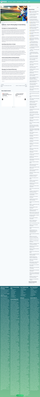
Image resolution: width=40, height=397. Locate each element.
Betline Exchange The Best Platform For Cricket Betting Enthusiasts (5, 325)
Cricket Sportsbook (33, 294)
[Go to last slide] (2, 99)
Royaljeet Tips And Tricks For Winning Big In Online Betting (14, 311)
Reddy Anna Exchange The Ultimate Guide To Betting (24, 358)
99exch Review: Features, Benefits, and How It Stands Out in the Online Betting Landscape (34, 126)
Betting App (12, 294)
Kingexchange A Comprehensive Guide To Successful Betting (5, 389)
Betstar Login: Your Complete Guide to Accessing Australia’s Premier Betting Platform (34, 273)
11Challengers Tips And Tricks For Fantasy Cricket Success (5, 349)
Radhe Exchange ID (13, 289)
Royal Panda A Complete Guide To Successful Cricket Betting (14, 310)
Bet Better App (32, 293)
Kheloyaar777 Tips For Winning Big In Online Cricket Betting (34, 301)
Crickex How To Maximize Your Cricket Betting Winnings (4, 316)
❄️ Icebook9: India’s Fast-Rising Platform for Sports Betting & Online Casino (34, 53)
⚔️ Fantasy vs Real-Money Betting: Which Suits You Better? (19, 94)
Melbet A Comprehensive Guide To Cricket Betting (14, 343)
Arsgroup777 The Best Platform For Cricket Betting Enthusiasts (34, 342)
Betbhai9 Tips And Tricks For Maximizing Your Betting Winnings (14, 335)
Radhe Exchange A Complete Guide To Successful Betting (34, 364)
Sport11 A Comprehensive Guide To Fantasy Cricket (14, 302)
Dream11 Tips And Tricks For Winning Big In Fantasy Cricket (25, 331)
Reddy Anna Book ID (13, 291)
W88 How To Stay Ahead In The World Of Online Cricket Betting (14, 338)
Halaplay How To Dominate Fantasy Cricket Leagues (5, 363)
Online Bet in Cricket (33, 291)
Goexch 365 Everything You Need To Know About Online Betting (14, 341)
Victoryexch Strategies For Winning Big (24, 308)
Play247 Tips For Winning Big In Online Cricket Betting (14, 328)
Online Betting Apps (13, 295)
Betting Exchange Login (34, 288)
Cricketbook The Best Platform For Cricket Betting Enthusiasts (34, 332)
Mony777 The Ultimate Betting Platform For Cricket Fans (14, 373)
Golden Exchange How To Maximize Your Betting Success (34, 310)
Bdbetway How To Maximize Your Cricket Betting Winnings (5, 336)
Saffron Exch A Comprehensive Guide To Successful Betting (14, 321)
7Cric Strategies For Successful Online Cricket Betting (14, 316)
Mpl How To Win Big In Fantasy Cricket (15, 385)
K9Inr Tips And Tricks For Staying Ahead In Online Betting (34, 378)
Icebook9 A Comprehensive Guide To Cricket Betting (14, 382)
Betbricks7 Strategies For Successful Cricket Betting (5, 330)
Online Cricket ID (25, 1)
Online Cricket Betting (23, 289)
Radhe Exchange (10, 1)
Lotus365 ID (14, 1)
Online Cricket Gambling (34, 292)
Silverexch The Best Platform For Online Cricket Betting (25, 374)
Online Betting (13, 296)
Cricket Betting (23, 288)
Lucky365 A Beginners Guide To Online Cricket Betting (5, 304)
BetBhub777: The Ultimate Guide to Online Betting (6, 85)
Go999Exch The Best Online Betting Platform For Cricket (14, 358)
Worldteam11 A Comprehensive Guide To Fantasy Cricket (34, 355)
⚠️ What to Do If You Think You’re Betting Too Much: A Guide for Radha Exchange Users (34, 39)
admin (3, 96)
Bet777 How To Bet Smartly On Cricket (5, 333)
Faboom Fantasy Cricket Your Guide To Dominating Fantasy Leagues (5, 311)
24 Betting (22, 291)
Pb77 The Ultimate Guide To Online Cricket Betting (5, 368)
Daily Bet (32, 289)
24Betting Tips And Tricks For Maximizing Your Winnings (14, 349)
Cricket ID (29, 1)
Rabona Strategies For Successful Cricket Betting (14, 304)
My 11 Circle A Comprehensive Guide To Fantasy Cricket (5, 372)
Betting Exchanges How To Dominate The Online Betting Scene (5, 320)
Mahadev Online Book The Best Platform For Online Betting (14, 326)
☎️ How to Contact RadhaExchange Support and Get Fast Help (6, 94)
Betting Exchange (23, 292)
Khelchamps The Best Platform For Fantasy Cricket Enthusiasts (4, 361)
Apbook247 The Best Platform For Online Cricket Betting (24, 328)
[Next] (25, 99)
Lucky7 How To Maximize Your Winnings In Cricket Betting (5, 387)
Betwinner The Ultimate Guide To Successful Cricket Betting (5, 318)
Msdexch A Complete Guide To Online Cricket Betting (24, 381)
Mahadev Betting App (19, 1)
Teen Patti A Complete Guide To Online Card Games (24, 305)
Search (30, 6)
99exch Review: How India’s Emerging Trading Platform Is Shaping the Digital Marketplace (34, 130)
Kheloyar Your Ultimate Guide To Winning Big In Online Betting (14, 331)
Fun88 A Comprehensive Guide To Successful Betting (34, 385)
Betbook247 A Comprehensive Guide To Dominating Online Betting (14, 337)
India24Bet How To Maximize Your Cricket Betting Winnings (5, 359)
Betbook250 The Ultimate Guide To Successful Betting (34, 337)
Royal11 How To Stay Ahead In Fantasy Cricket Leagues (15, 319)
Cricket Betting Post (14, 299)
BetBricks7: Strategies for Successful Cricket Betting (21, 85)
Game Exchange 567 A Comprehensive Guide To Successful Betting (5, 355)
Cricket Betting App (13, 297)
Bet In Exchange (13, 292)
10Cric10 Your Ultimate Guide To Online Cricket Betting (24, 348)
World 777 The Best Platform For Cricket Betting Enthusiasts (24, 363)
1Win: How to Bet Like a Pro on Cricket (34, 91)
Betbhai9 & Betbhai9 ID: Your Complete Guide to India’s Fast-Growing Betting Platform (34, 231)
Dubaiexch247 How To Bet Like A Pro (14, 360)
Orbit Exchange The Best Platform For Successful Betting (24, 346)
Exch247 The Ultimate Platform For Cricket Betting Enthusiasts (5, 300)
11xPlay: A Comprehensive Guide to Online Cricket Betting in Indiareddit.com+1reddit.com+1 (34, 78)
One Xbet (22, 293)
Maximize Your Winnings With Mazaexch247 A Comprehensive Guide (4, 299)
